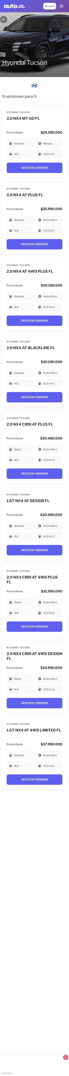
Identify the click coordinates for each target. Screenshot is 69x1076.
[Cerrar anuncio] (65, 1057)
